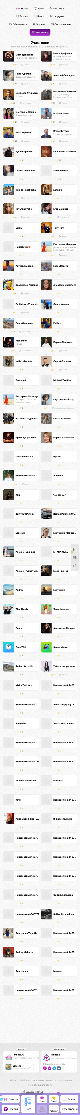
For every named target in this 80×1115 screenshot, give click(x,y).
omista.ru (19, 1054)
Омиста (23, 8)
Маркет (40, 24)
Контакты (51, 1080)
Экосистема (59, 1049)
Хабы (40, 8)
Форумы (58, 16)
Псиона (55, 1054)
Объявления (19, 24)
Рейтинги (58, 8)
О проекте (38, 1080)
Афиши (23, 16)
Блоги (40, 16)
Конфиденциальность (40, 1084)
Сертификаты (62, 24)
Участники (41, 32)
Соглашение (65, 1080)
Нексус (21, 1049)
